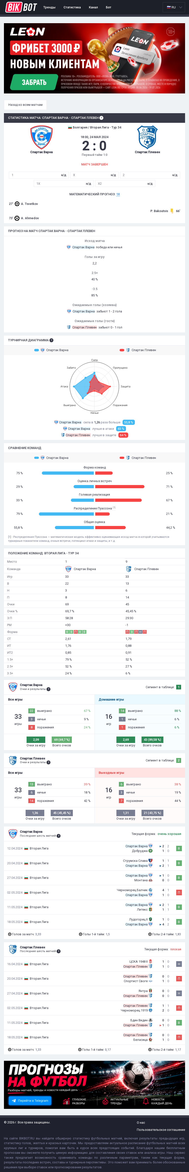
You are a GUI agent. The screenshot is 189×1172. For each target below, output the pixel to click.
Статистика (72, 7)
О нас (141, 1122)
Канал (93, 7)
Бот (108, 7)
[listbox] (174, 7)
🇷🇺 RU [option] (171, 7)
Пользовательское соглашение (161, 1130)
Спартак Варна (57, 350)
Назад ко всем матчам (25, 105)
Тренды (49, 7)
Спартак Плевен (144, 350)
